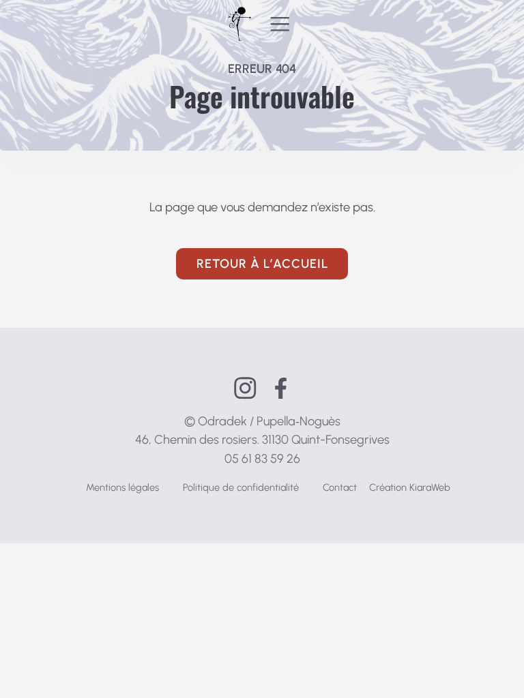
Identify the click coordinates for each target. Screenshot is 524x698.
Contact (340, 487)
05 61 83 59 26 (262, 458)
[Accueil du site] (240, 24)
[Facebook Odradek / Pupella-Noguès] (280, 388)
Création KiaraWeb (409, 487)
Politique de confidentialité (241, 487)
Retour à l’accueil (262, 263)
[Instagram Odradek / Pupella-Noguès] (245, 388)
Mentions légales (122, 487)
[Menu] (279, 23)
